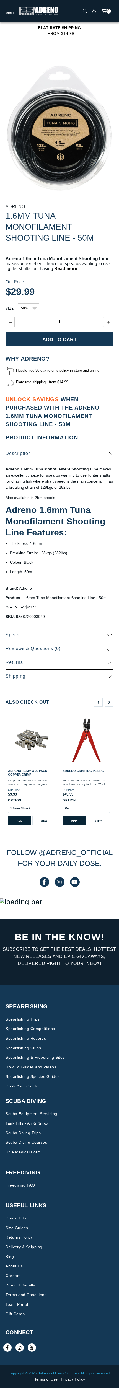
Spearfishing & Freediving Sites (35, 1057)
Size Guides (17, 1228)
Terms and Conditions (26, 1295)
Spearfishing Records (26, 1038)
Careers (13, 1275)
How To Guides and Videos (31, 1067)
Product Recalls (20, 1285)
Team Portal (17, 1304)
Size (10, 308)
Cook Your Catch (21, 1086)
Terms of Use (46, 1379)
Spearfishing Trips (23, 1019)
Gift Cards (15, 1314)
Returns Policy (19, 1237)
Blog (10, 1256)
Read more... (67, 268)
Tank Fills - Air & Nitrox (27, 1123)
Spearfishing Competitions (30, 1028)
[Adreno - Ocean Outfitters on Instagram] (19, 1347)
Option (14, 800)
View (43, 820)
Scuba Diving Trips (23, 1133)
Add (20, 820)
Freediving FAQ (20, 1185)
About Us (14, 1266)
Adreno (15, 206)
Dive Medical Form (23, 1152)
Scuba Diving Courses (26, 1142)
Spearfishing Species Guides (33, 1076)
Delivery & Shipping (24, 1247)
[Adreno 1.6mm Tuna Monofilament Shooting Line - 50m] (59, 127)
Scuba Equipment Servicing (31, 1114)
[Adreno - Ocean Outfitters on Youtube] (32, 1347)
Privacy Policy (73, 1379)
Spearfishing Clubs (23, 1048)
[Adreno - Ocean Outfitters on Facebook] (7, 1347)
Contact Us (16, 1218)
